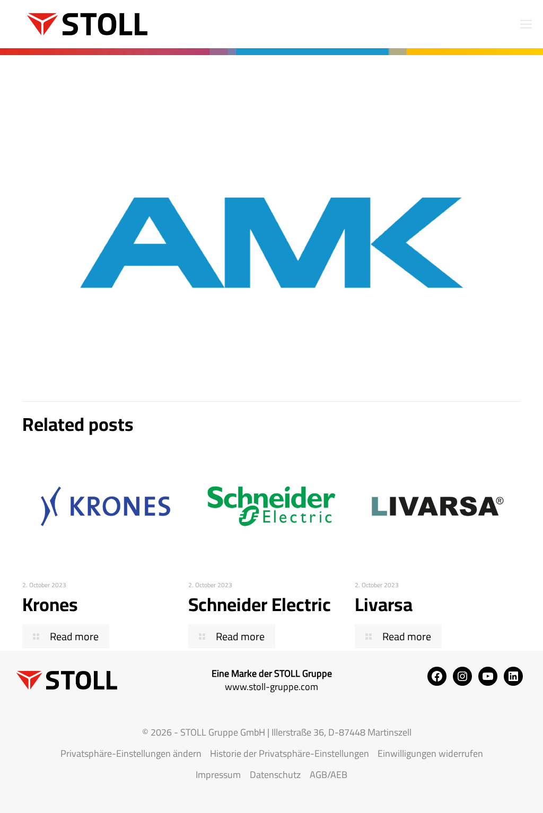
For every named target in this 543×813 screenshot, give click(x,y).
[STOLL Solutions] (82, 24)
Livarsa (384, 604)
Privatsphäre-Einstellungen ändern (131, 753)
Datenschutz (275, 774)
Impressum (218, 774)
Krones (50, 604)
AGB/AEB (328, 774)
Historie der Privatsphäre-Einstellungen (289, 753)
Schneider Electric (259, 604)
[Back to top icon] (492, 791)
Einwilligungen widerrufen (430, 753)
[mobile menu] (526, 24)
